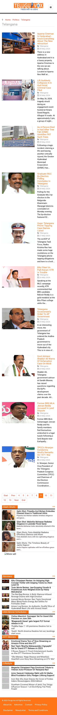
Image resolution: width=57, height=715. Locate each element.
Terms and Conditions (38, 710)
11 (51, 495)
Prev (13, 495)
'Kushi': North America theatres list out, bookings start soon (33, 632)
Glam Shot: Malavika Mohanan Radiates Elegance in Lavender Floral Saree (34, 523)
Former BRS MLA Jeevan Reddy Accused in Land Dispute (45, 407)
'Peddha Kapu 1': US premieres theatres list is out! (31, 627)
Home (8, 20)
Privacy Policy (41, 704)
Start (6, 495)
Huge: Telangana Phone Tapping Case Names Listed (45, 227)
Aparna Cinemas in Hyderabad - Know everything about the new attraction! (45, 38)
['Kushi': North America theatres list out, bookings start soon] (5, 632)
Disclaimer (8, 710)
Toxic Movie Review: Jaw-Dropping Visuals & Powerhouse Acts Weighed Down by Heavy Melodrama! (31, 589)
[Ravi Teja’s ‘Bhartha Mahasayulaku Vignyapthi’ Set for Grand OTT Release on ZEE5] (5, 647)
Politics (15, 20)
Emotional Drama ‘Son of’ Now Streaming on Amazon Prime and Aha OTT (31, 642)
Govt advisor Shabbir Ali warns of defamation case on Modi (46, 360)
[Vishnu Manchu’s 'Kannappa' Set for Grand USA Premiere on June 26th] (5, 617)
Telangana (25, 20)
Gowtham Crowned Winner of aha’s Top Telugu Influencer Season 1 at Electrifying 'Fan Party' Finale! (31, 687)
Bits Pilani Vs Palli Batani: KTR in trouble (45, 270)
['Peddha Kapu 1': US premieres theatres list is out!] (5, 627)
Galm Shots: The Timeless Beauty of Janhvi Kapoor (33, 544)
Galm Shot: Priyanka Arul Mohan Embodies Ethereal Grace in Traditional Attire (36, 512)
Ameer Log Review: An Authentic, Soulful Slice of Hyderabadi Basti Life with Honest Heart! (33, 607)
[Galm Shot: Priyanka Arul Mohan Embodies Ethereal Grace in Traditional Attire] (8, 515)
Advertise (18, 704)
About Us (7, 704)
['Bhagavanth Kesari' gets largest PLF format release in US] (5, 622)
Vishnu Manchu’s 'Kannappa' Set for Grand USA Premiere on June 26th (32, 617)
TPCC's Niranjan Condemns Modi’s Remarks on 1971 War (45, 451)
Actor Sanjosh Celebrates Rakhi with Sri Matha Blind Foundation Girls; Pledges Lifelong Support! (32, 674)
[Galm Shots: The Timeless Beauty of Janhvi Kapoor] (8, 547)
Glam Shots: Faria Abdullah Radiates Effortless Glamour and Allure (33, 533)
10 (46, 495)
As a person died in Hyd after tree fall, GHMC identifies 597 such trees (46, 132)
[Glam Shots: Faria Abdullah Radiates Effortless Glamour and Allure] (8, 536)
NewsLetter (21, 710)
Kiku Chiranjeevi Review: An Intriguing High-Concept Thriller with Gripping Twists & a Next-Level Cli (31, 583)
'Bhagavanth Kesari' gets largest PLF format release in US (30, 622)
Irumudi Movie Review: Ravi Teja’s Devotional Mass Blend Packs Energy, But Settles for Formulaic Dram (31, 601)
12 (5, 500)
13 (10, 500)
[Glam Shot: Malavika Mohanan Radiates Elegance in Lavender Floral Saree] (8, 526)
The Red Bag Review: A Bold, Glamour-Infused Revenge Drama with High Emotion (31, 595)
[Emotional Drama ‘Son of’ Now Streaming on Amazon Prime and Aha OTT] (5, 642)
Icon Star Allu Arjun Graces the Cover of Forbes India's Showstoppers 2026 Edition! (32, 680)
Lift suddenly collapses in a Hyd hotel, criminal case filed (44, 85)
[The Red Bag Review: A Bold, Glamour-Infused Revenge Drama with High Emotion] (5, 595)
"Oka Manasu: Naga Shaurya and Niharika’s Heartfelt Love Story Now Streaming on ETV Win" (33, 658)
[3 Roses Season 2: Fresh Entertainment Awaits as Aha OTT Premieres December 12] (5, 653)
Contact (28, 704)
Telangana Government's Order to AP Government (44, 313)
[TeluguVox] (28, 6)
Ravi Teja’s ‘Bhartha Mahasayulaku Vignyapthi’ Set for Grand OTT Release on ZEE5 (31, 647)
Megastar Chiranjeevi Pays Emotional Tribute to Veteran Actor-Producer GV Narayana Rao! (32, 669)
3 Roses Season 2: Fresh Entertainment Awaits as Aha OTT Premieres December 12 (32, 652)
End (23, 500)
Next (16, 500)
